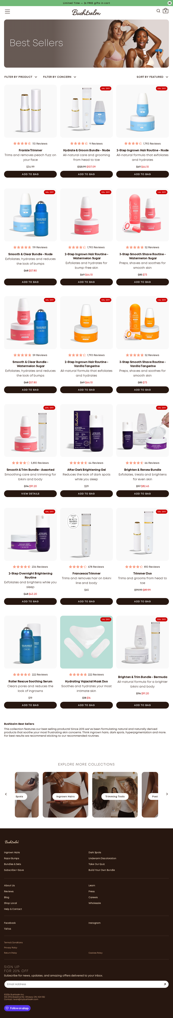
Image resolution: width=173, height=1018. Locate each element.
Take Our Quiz (97, 864)
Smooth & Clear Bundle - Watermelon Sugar (30, 364)
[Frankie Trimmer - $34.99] (30, 112)
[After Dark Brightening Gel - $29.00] (86, 431)
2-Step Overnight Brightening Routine (30, 575)
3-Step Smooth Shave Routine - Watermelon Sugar (142, 256)
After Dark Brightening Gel (86, 470)
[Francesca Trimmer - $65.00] (86, 535)
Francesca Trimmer (86, 573)
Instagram (94, 923)
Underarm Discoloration (102, 859)
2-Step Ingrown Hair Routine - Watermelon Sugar (86, 256)
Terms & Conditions (13, 943)
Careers (93, 897)
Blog (6, 897)
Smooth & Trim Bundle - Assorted (30, 470)
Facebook (10, 923)
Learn (92, 886)
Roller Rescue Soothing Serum (30, 681)
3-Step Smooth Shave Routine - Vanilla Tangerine (142, 364)
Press (92, 892)
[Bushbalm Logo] (86, 12)
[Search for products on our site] (158, 11)
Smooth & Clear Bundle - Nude (30, 254)
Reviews (9, 892)
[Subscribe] (165, 984)
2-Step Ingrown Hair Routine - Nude (143, 150)
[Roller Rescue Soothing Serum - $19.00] (30, 643)
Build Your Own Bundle (102, 870)
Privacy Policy (10, 948)
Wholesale (95, 903)
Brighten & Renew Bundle (142, 470)
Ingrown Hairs (12, 853)
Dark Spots (95, 853)
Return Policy (10, 953)
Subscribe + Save (14, 870)
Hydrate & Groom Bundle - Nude (86, 150)
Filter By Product (18, 77)
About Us (9, 886)
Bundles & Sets (12, 864)
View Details (30, 494)
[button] (6, 795)
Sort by (150, 77)
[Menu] (7, 11)
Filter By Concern (57, 77)
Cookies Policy (96, 953)
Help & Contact (13, 909)
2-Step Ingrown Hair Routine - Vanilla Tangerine (86, 364)
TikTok (7, 929)
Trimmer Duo (142, 573)
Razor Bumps (11, 859)
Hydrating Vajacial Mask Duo (86, 681)
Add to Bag (30, 174)
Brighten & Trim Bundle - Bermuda (142, 677)
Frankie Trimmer (30, 150)
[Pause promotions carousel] (170, 3)
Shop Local (10, 903)
